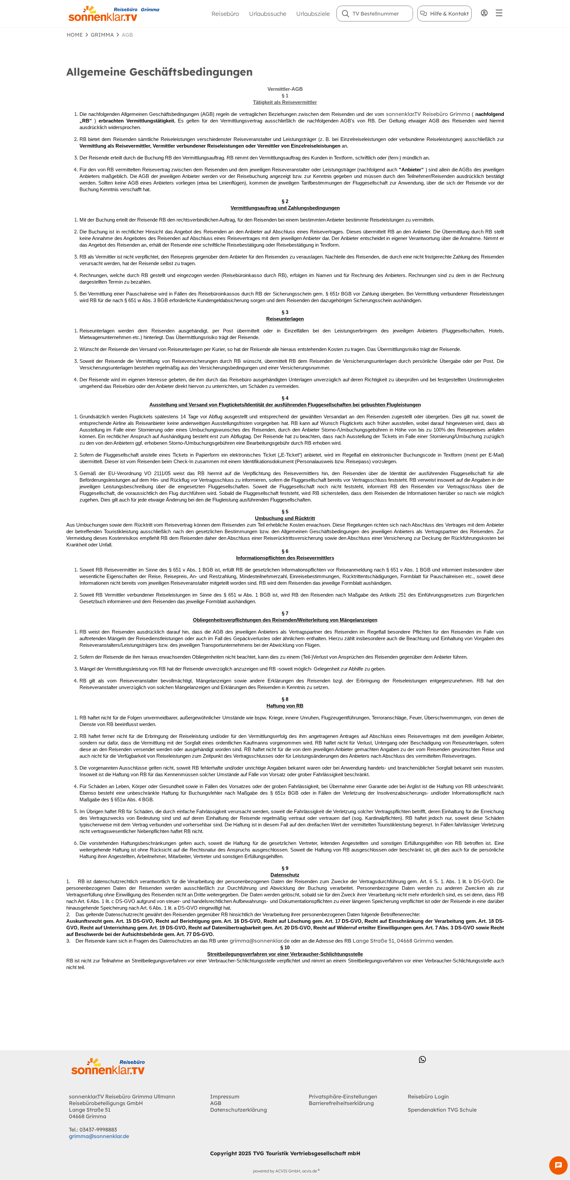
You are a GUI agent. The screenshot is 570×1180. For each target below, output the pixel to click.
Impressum (224, 1096)
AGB (215, 1103)
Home (75, 34)
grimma (102, 34)
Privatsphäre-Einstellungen (343, 1096)
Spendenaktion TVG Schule (442, 1109)
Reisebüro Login (428, 1096)
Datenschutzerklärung (238, 1109)
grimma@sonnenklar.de (99, 1136)
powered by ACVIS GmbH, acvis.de (285, 1170)
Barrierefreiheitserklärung (341, 1103)
